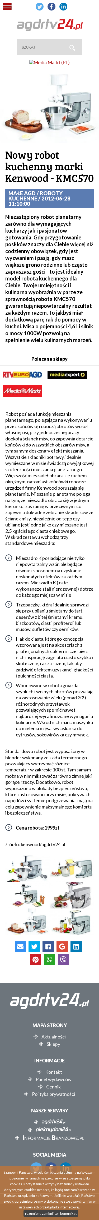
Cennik (53, 1087)
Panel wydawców (54, 1079)
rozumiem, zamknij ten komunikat (51, 1213)
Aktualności (53, 1037)
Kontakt (53, 1072)
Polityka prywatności (53, 1094)
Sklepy (53, 1044)
